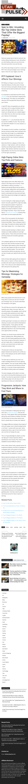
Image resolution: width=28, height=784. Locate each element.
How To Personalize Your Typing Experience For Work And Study (13, 701)
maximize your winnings (11, 212)
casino (11, 527)
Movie (3, 644)
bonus (20, 185)
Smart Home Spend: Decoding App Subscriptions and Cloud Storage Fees (14, 692)
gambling (16, 527)
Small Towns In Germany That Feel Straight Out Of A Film (13, 710)
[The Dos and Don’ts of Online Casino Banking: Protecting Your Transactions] (5, 572)
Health (4, 631)
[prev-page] (2, 585)
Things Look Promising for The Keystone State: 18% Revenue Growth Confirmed (7, 536)
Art (3, 595)
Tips (3, 673)
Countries (4, 613)
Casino (6, 22)
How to (4, 637)
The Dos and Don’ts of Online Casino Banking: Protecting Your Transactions (18, 572)
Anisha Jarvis (5, 37)
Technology (5, 671)
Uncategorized (6, 680)
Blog (3, 600)
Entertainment (6, 617)
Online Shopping (6, 653)
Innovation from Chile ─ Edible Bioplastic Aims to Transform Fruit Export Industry (14, 705)
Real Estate (5, 657)
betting (7, 527)
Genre (3, 628)
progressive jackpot (12, 412)
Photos (4, 655)
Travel (3, 677)
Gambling (7, 24)
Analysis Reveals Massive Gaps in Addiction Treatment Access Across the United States (13, 696)
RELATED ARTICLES (7, 560)
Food (3, 622)
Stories (4, 669)
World (3, 682)
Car (3, 604)
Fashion (4, 620)
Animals (4, 593)
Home (2, 22)
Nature (4, 646)
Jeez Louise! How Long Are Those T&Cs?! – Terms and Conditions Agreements (21, 536)
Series (3, 660)
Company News (6, 611)
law (3, 642)
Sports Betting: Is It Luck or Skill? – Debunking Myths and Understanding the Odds (18, 580)
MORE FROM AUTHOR (19, 560)
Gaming (4, 626)
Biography (4, 597)
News (3, 651)
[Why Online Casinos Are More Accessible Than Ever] (5, 565)
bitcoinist (3, 96)
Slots (24, 527)
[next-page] (5, 585)
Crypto (4, 615)
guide (21, 527)
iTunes (4, 640)
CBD (3, 608)
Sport (3, 666)
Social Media (5, 662)
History (4, 633)
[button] (2, 19)
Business (4, 602)
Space (3, 664)
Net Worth (5, 649)
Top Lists (4, 675)
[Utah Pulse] (14, 8)
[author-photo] (14, 550)
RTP (10, 119)
